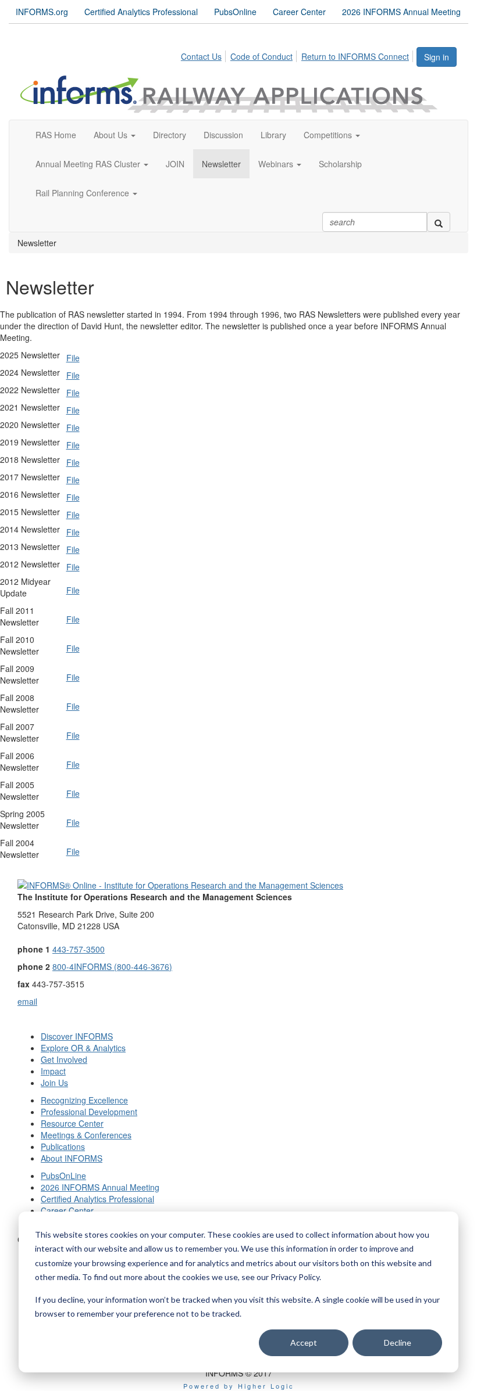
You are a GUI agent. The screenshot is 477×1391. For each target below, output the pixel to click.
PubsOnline (235, 11)
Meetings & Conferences (86, 1135)
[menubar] (298, 54)
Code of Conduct (261, 56)
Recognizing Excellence (84, 1100)
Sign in (436, 57)
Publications (63, 1146)
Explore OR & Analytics (83, 1048)
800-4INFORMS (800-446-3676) (112, 966)
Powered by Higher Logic (238, 1385)
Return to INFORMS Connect (355, 56)
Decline (397, 1342)
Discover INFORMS (77, 1036)
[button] (114, 134)
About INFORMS (71, 1158)
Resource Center (72, 1123)
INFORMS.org (42, 11)
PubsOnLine (63, 1175)
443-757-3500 (78, 949)
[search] (438, 222)
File (73, 358)
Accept (303, 1342)
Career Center (299, 11)
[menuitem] (204, 54)
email (27, 1001)
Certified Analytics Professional (141, 11)
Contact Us (201, 56)
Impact (53, 1071)
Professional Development (89, 1111)
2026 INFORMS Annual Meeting (401, 11)
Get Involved (64, 1059)
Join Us (54, 1082)
